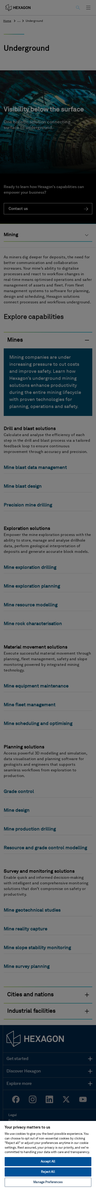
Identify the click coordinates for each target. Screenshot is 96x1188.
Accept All (48, 1161)
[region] (48, 1154)
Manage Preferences (47, 1182)
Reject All (48, 1171)
